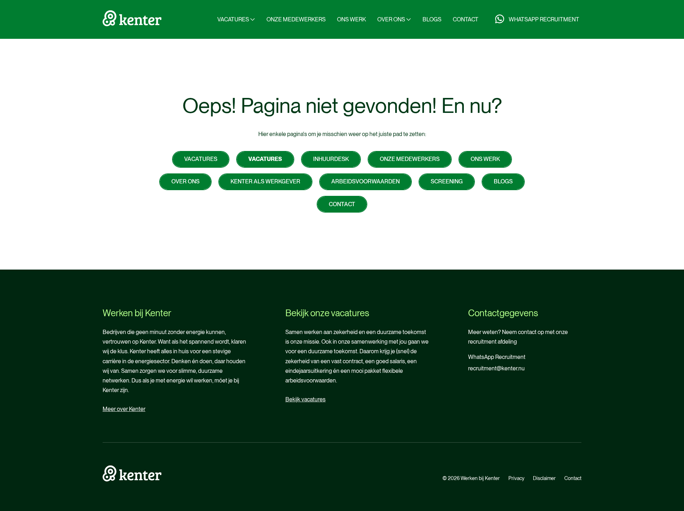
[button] (236, 19)
